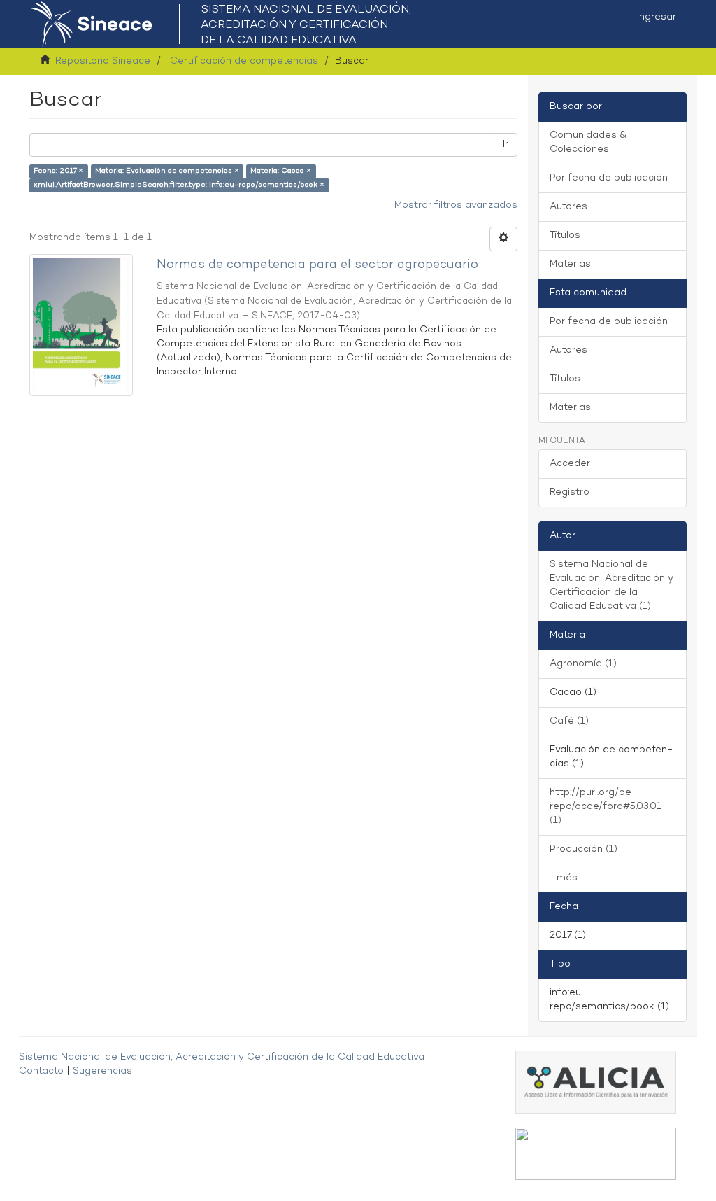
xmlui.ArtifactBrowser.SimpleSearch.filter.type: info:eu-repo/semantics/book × (179, 185)
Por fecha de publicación (609, 178)
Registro (569, 492)
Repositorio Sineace (102, 61)
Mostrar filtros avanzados (455, 205)
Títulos (565, 235)
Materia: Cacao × (280, 171)
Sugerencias (102, 1071)
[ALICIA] (595, 1081)
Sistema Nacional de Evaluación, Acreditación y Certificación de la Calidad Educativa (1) (611, 585)
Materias (570, 264)
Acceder (570, 463)
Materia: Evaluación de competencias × (167, 171)
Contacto (41, 1071)
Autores (568, 206)
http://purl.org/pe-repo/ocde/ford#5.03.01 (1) (605, 806)
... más (564, 878)
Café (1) (569, 721)
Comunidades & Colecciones (588, 142)
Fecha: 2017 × (58, 171)
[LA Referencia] (595, 1153)
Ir (505, 144)
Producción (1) (583, 849)
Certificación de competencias (244, 61)
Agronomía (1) (583, 663)
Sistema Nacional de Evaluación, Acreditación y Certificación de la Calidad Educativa (221, 1057)
